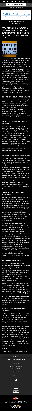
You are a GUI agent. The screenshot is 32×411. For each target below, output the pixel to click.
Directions (16, 371)
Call (8, 1)
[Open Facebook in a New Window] (16, 381)
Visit (15, 1)
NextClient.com (24, 402)
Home (4, 1)
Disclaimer (16, 392)
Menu (26, 1)
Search (19, 1)
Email (12, 1)
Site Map (16, 390)
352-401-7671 (16, 23)
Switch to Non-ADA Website (16, 4)
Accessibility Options (16, 8)
